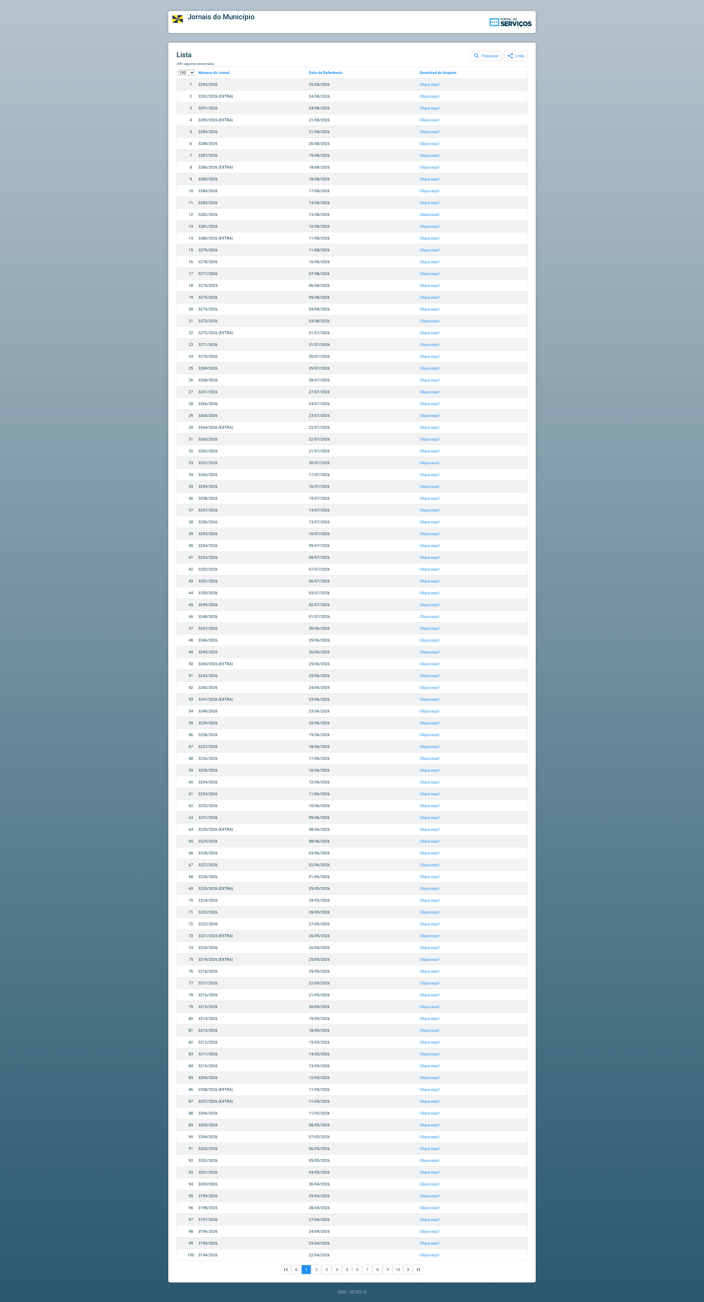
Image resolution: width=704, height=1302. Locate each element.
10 (398, 1269)
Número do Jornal (214, 72)
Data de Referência (325, 72)
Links (515, 56)
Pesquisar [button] (486, 56)
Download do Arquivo (438, 72)
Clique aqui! (429, 84)
